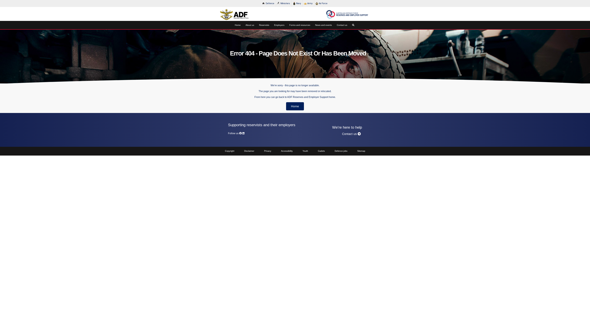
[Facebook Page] (240, 133)
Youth (305, 151)
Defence (270, 3)
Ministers (285, 3)
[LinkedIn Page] (243, 133)
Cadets (321, 151)
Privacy (267, 151)
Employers (279, 25)
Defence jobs (341, 151)
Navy (298, 3)
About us (250, 25)
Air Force (323, 3)
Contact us (342, 25)
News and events (323, 25)
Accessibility (287, 151)
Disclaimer (249, 151)
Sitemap (361, 151)
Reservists (264, 25)
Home (238, 25)
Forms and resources (299, 25)
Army (310, 3)
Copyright (229, 151)
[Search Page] (354, 25)
